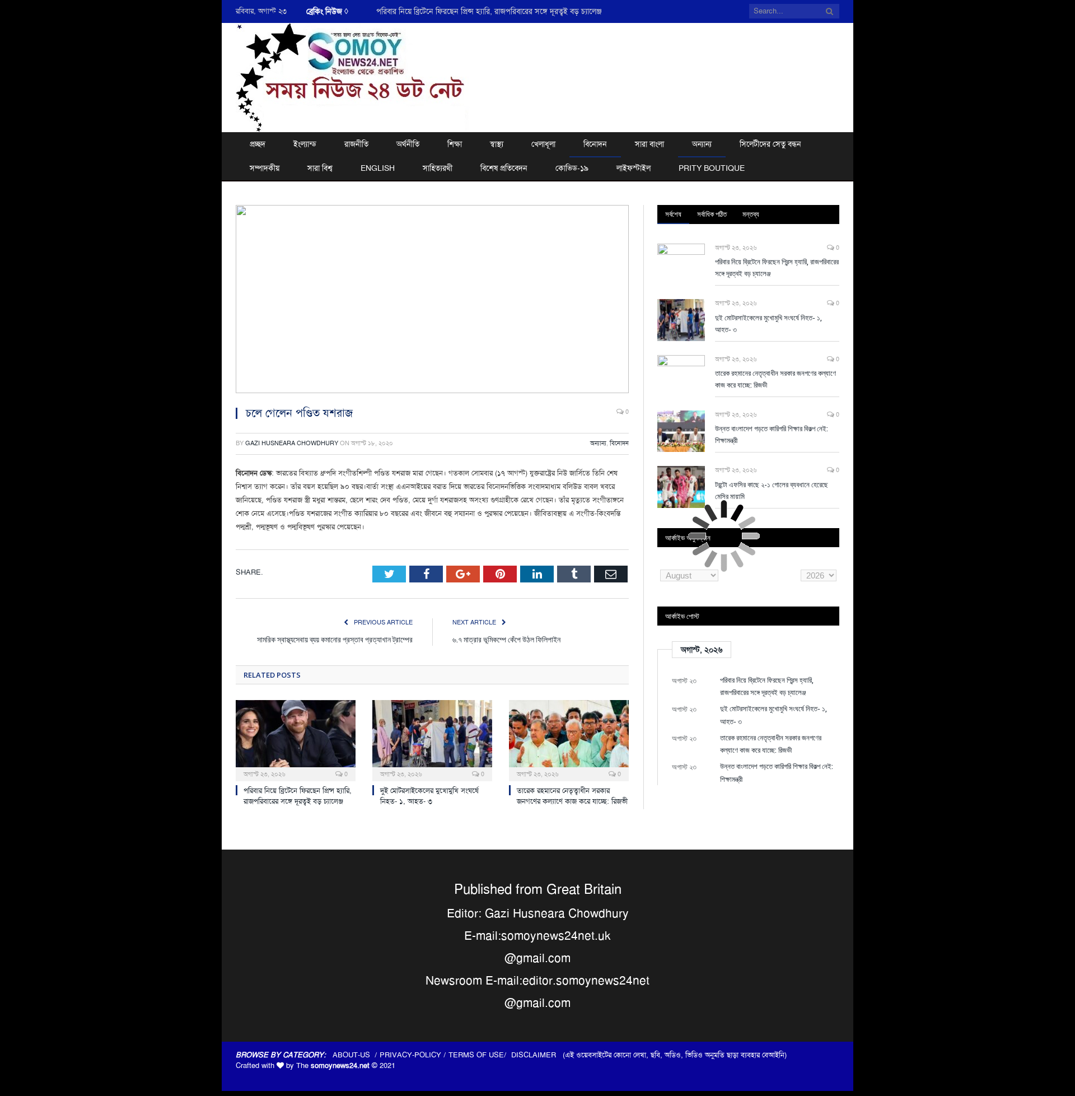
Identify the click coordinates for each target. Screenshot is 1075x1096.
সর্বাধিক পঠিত (712, 214)
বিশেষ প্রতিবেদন (503, 168)
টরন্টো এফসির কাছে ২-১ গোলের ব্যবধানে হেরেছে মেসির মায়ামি (771, 490)
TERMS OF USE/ (479, 1055)
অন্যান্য (702, 144)
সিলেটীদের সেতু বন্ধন (770, 144)
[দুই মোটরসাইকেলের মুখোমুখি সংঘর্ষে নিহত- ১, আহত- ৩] (432, 739)
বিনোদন (595, 144)
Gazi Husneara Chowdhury (291, 443)
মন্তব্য (750, 214)
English (378, 168)
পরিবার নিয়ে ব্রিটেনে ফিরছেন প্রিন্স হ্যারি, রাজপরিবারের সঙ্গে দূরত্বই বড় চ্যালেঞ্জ (489, 11)
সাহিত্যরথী (437, 168)
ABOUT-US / (356, 1055)
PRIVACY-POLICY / (414, 1055)
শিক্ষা (454, 144)
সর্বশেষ (673, 214)
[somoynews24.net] (353, 76)
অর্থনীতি (407, 144)
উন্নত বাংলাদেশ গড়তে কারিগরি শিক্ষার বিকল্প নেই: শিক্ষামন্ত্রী (771, 434)
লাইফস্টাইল (633, 168)
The (333, 1065)
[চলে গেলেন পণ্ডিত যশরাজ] (432, 301)
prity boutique (712, 168)
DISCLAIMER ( (538, 1055)
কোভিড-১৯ (571, 168)
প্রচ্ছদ (257, 144)
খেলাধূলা (543, 144)
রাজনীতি (356, 144)
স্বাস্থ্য (496, 144)
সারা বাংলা (649, 144)
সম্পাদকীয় (264, 168)
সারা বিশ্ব (320, 168)
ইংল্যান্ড (304, 144)
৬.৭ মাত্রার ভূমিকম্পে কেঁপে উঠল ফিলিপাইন (506, 639)
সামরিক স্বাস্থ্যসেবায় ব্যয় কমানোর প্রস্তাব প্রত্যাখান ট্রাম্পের (335, 639)
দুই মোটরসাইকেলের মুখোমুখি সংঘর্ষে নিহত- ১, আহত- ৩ (429, 796)
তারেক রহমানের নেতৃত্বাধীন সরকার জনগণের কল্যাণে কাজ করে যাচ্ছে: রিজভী (572, 796)
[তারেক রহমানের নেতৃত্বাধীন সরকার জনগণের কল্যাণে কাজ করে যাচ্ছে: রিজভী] (569, 739)
